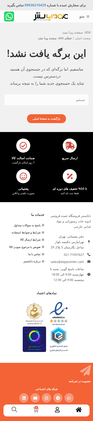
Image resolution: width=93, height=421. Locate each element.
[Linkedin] (24, 398)
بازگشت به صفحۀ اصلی (46, 119)
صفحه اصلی (83, 38)
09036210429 (35, 5)
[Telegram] (58, 398)
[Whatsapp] (9, 16)
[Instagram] (46, 398)
